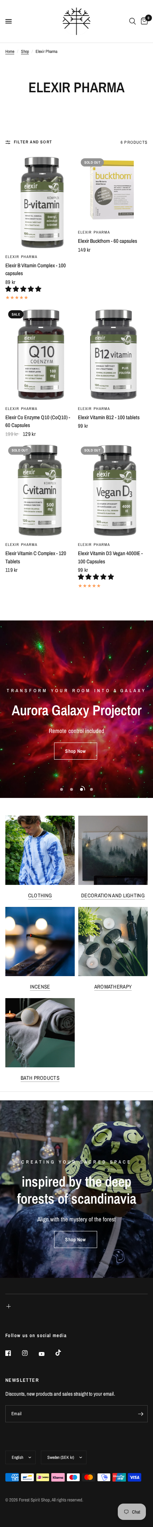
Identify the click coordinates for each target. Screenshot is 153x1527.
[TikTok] (63, 1353)
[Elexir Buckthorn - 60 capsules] (113, 190)
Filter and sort (33, 142)
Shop (25, 51)
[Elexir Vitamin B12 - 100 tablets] (113, 354)
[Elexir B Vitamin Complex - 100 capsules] (40, 202)
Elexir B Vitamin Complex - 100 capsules (35, 269)
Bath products (40, 1078)
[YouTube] (46, 1354)
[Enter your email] (140, 1413)
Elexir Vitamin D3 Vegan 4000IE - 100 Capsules (110, 557)
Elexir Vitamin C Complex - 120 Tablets (35, 557)
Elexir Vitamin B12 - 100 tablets (108, 417)
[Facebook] (13, 1353)
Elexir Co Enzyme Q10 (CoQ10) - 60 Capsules (37, 421)
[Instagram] (30, 1353)
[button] (24, 289)
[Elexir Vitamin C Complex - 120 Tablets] (40, 490)
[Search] (132, 21)
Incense (40, 987)
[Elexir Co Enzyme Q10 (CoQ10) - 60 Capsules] (40, 354)
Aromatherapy (113, 987)
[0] (143, 21)
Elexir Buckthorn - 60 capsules (107, 241)
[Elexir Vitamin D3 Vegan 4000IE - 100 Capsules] (113, 490)
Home (9, 51)
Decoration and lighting (113, 895)
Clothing (40, 895)
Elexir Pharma (21, 256)
